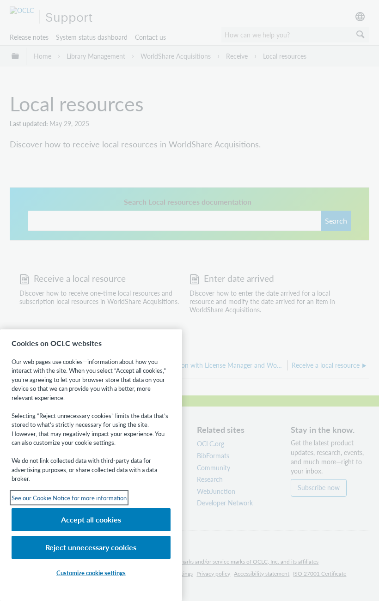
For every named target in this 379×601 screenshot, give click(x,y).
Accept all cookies (91, 519)
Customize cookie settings (91, 572)
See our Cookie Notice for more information (69, 497)
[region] (91, 465)
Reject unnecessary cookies (90, 547)
